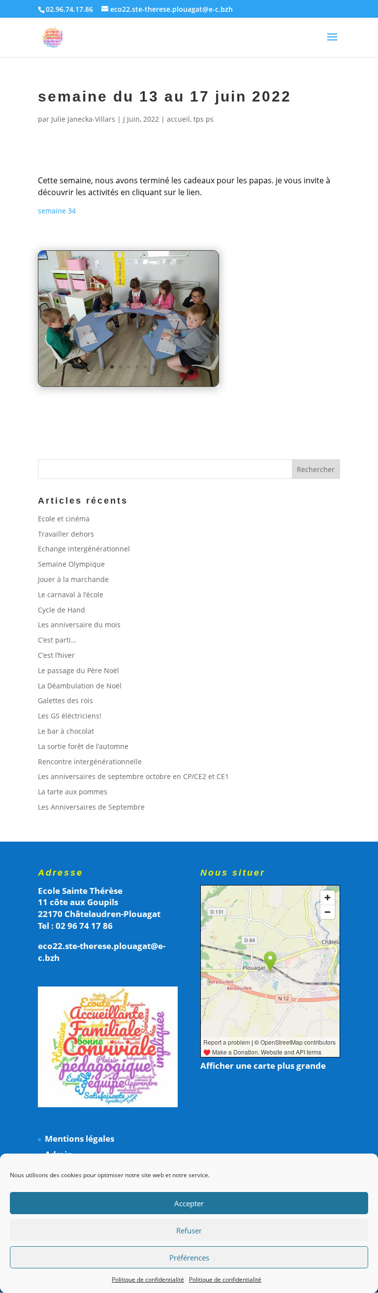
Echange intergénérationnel (84, 548)
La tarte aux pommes (72, 791)
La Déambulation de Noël (80, 685)
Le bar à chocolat (66, 731)
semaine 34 (57, 210)
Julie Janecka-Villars (83, 119)
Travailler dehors (66, 534)
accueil (178, 119)
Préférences (189, 1257)
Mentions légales (79, 1138)
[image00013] (128, 386)
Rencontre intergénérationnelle (90, 761)
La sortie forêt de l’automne (83, 746)
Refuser (189, 1230)
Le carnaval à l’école (70, 594)
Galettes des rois (65, 700)
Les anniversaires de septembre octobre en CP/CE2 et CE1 (133, 776)
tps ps (203, 119)
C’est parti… (57, 640)
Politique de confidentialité (148, 1279)
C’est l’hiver (56, 655)
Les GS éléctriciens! (69, 715)
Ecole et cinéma (64, 518)
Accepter (189, 1203)
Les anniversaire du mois (79, 624)
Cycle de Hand (61, 609)
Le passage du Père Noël (78, 670)
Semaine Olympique (71, 564)
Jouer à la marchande (73, 579)
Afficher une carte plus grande (263, 1065)
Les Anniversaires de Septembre (91, 807)
